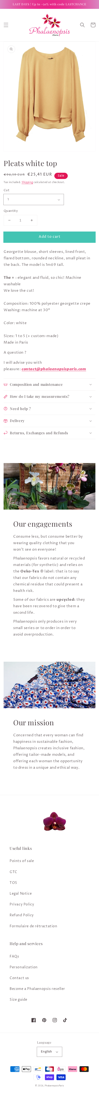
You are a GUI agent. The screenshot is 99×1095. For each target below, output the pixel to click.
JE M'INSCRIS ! (49, 604)
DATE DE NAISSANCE (25, 580)
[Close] (90, 484)
